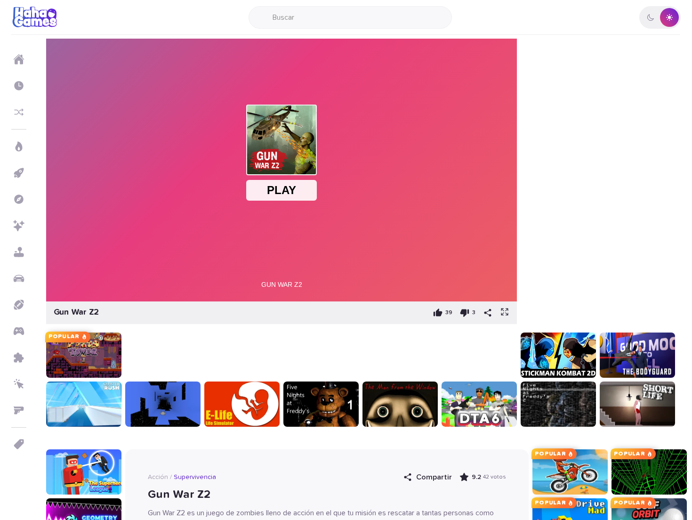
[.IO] (19, 331)
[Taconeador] (19, 384)
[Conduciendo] (19, 278)
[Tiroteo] (19, 410)
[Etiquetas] (19, 444)
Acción (158, 477)
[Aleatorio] (19, 112)
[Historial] (19, 86)
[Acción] (19, 146)
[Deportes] (19, 305)
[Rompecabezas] (19, 357)
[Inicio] (19, 59)
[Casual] (19, 252)
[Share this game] (487, 312)
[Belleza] (19, 225)
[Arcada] (19, 173)
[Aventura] (19, 199)
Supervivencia (195, 477)
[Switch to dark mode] (660, 17)
